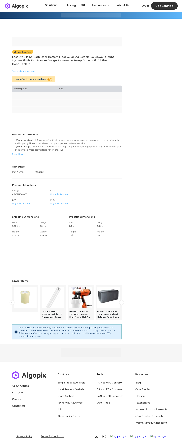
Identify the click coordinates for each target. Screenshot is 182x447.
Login (145, 5)
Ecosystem (18, 392)
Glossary (140, 396)
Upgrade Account (59, 194)
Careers (16, 399)
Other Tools (103, 402)
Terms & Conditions (52, 436)
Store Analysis (66, 396)
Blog (138, 382)
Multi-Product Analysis (71, 389)
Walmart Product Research (151, 422)
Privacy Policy (24, 436)
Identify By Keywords (70, 402)
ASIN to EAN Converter (110, 389)
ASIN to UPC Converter (110, 382)
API (82, 5)
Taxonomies (142, 402)
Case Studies (142, 389)
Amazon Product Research (151, 409)
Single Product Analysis (71, 382)
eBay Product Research (149, 416)
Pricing (71, 5)
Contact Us (18, 406)
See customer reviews (23, 71)
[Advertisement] (91, 27)
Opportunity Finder (69, 416)
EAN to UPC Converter (110, 396)
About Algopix (20, 385)
